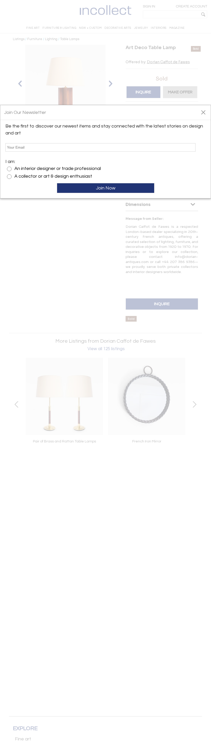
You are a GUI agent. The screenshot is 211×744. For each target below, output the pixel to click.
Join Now (105, 188)
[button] (203, 112)
